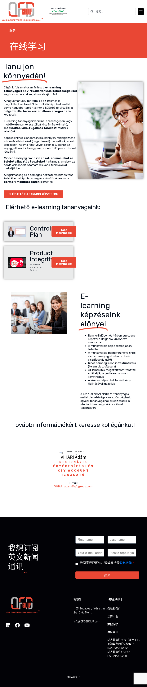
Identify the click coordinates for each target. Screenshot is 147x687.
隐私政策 (126, 563)
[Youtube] (26, 625)
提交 (107, 575)
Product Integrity (42, 256)
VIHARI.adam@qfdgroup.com (73, 486)
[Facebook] (17, 625)
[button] (141, 11)
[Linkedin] (8, 625)
